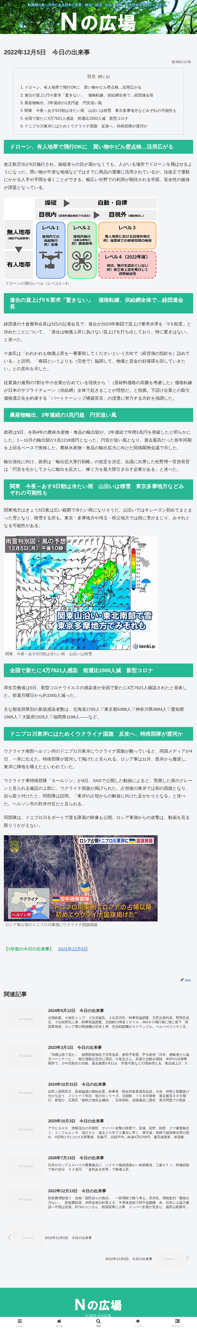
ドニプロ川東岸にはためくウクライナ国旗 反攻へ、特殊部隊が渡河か (86, 126)
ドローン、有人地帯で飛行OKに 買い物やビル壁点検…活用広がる (83, 87)
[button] (182, 885)
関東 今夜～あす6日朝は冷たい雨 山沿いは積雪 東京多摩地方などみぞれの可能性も (101, 110)
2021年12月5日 (73, 949)
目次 (91, 76)
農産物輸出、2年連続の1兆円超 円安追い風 (63, 103)
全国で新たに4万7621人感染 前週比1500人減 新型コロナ (77, 118)
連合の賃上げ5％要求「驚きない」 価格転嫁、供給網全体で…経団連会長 (89, 95)
